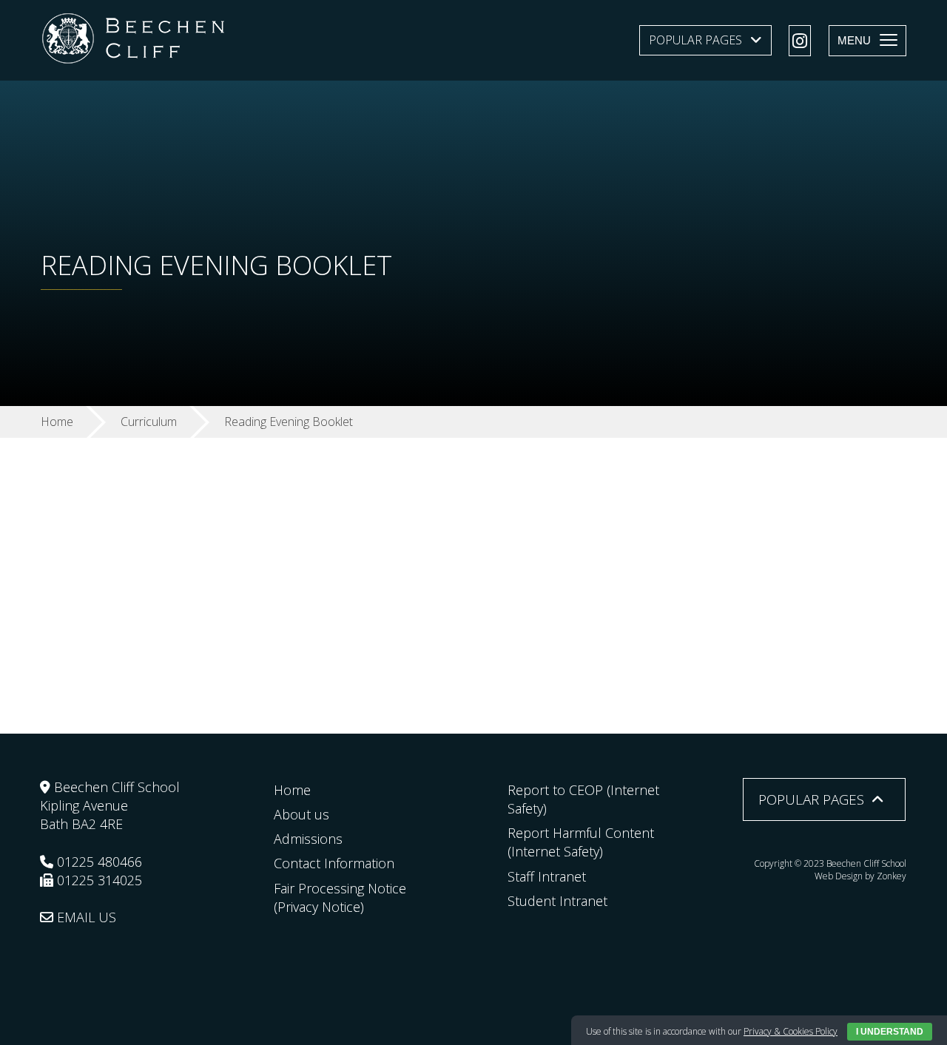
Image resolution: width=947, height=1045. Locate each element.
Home (292, 790)
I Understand (889, 1032)
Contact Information (334, 863)
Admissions (308, 839)
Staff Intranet (547, 876)
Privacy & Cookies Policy (791, 1031)
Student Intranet (557, 901)
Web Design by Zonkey (860, 876)
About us (301, 814)
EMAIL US (84, 917)
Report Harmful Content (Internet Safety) (581, 842)
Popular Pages (695, 40)
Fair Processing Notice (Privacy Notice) (340, 897)
